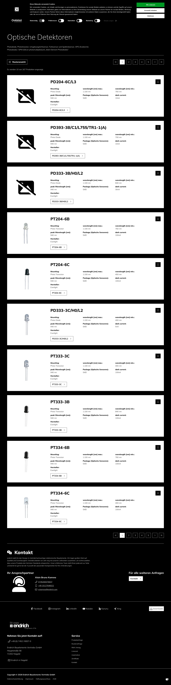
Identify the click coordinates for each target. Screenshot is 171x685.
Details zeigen (109, 21)
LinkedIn (73, 608)
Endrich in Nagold (19, 660)
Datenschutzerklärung (15, 679)
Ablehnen (150, 16)
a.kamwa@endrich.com (47, 589)
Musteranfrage (77, 644)
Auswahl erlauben (150, 10)
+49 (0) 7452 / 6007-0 (21, 641)
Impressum (29, 679)
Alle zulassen (150, 5)
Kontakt (74, 662)
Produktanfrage (77, 640)
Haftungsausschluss (43, 679)
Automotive (76, 655)
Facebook (38, 608)
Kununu (104, 608)
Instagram (55, 608)
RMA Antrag (76, 648)
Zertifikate (75, 659)
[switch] (61, 20)
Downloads (158, 608)
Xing (119, 608)
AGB (54, 679)
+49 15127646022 (46, 585)
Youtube (89, 608)
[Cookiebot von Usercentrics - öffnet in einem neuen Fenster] (16, 20)
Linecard (75, 651)
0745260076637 (45, 582)
